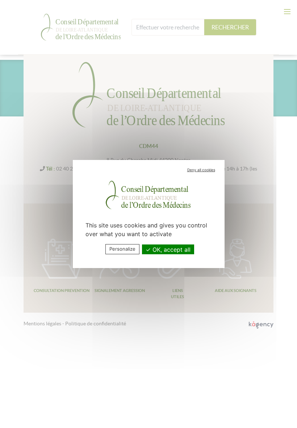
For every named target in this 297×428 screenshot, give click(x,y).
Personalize (122, 249)
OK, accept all (171, 249)
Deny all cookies (201, 170)
